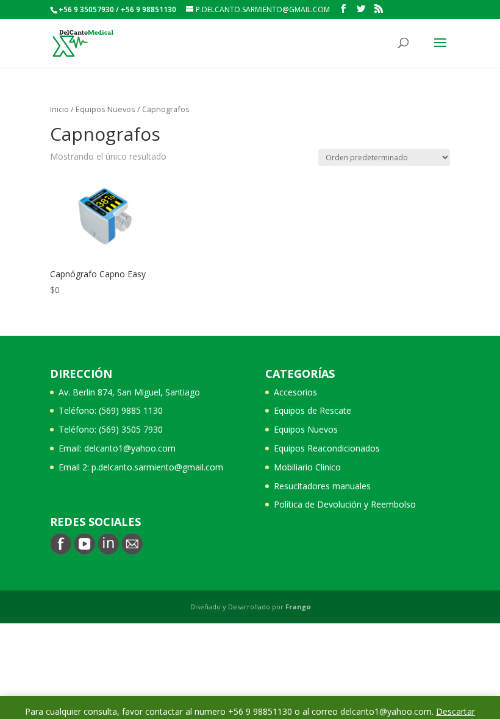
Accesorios (295, 392)
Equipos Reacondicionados (327, 448)
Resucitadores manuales (322, 486)
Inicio (59, 109)
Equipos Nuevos (105, 109)
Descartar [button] (455, 711)
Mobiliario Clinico (307, 467)
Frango (297, 606)
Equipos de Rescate (312, 410)
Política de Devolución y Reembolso (345, 504)
